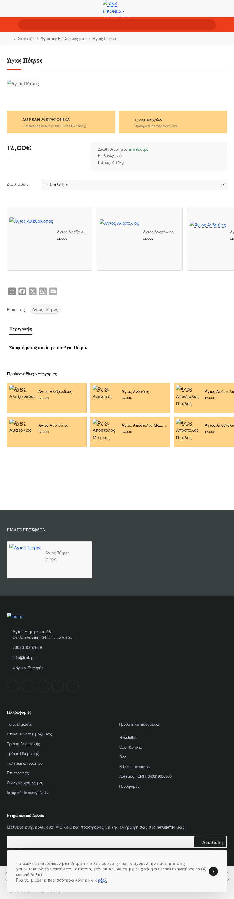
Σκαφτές (26, 38)
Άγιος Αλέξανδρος (72, 232)
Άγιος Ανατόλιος (158, 232)
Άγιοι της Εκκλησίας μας (63, 38)
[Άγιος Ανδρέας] (208, 239)
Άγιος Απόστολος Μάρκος (144, 425)
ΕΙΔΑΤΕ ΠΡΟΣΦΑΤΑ (26, 530)
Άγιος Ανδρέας (135, 391)
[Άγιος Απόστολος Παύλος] (188, 398)
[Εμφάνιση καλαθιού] (225, 24)
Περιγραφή (20, 328)
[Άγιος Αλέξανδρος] (31, 239)
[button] (59, 245)
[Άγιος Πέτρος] (25, 560)
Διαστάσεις (18, 184)
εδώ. (102, 880)
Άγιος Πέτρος (45, 309)
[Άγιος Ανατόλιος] (119, 239)
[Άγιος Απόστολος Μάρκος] (105, 432)
